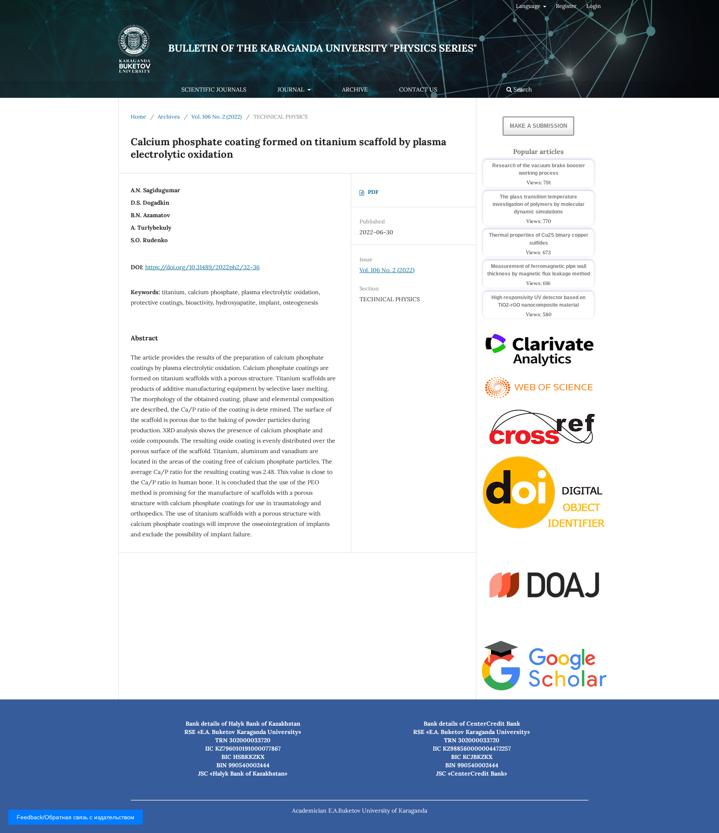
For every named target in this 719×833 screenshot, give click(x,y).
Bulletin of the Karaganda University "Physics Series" (322, 48)
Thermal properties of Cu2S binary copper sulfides (538, 238)
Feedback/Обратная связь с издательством (75, 817)
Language (529, 6)
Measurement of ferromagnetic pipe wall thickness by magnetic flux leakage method (538, 270)
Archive (355, 89)
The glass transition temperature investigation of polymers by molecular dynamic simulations (539, 204)
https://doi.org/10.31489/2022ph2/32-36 (202, 267)
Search (522, 89)
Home (138, 116)
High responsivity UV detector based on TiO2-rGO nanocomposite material (538, 301)
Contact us (418, 89)
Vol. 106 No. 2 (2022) (216, 116)
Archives (169, 116)
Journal (292, 89)
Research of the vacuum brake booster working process (538, 169)
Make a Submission (538, 126)
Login (593, 6)
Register (566, 6)
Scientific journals (213, 89)
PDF (373, 192)
